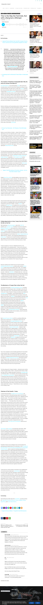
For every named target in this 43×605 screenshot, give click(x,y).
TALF (27, 297)
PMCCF (12, 296)
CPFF (24, 293)
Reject (38, 602)
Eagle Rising (3, 501)
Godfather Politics (22, 500)
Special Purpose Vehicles (14, 309)
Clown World (12, 8)
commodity (13, 122)
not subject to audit (18, 157)
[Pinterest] (38, 1)
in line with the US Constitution (14, 421)
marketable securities (11, 91)
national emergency (11, 225)
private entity (3, 236)
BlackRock (13, 337)
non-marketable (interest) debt (8, 375)
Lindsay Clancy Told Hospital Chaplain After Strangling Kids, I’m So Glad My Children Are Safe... (35, 188)
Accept (31, 602)
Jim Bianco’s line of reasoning (17, 393)
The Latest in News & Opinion (16, 13)
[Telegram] (13, 508)
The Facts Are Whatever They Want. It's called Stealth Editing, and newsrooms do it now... (35, 216)
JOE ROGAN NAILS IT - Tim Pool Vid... (35, 175)
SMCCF (22, 300)
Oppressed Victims (26, 8)
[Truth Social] (6, 508)
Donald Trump (9, 205)
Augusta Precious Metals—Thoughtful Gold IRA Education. (14, 510)
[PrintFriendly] (17, 508)
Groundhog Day (33, 8)
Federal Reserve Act (9, 145)
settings (5, 603)
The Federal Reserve (5, 85)
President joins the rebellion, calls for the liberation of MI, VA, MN (22, 526)
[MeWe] (19, 508)
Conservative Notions (12, 501)
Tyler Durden (3, 428)
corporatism (11, 272)
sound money (16, 471)
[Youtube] (41, 1)
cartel (18, 85)
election (20, 203)
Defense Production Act (5, 228)
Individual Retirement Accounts (7, 266)
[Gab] (8, 508)
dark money (24, 163)
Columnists (39, 8)
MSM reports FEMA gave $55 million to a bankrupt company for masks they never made (7, 526)
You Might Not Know (18, 8)
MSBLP (2, 305)
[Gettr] (11, 508)
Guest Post (3, 19)
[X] (39, 1)
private (6, 229)
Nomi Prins (6, 177)
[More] (22, 508)
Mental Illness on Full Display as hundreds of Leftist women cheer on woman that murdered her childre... (35, 202)
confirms (10, 177)
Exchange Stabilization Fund (16, 321)
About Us (7, 8)
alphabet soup (4, 293)
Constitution (17, 498)
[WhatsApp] (10, 518)
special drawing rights (14, 326)
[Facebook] (36, 1)
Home (3, 8)
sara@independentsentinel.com (21, 598)
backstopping (16, 335)
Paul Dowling (9, 13)
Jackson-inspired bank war (22, 234)
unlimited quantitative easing (16, 287)
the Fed (22, 88)
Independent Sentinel (6, 500)
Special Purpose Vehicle (8, 318)
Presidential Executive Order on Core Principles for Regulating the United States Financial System (14, 448)
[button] (41, 3)
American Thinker (14, 500)
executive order (10, 226)
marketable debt (24, 372)
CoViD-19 (22, 225)
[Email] (15, 508)
